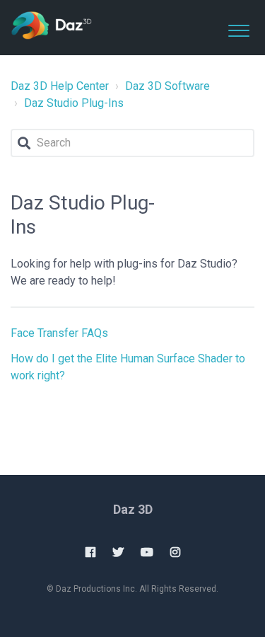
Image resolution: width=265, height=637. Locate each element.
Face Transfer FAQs (59, 333)
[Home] (51, 26)
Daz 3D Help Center (60, 86)
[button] (238, 27)
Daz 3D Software (167, 86)
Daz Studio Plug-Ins (74, 103)
